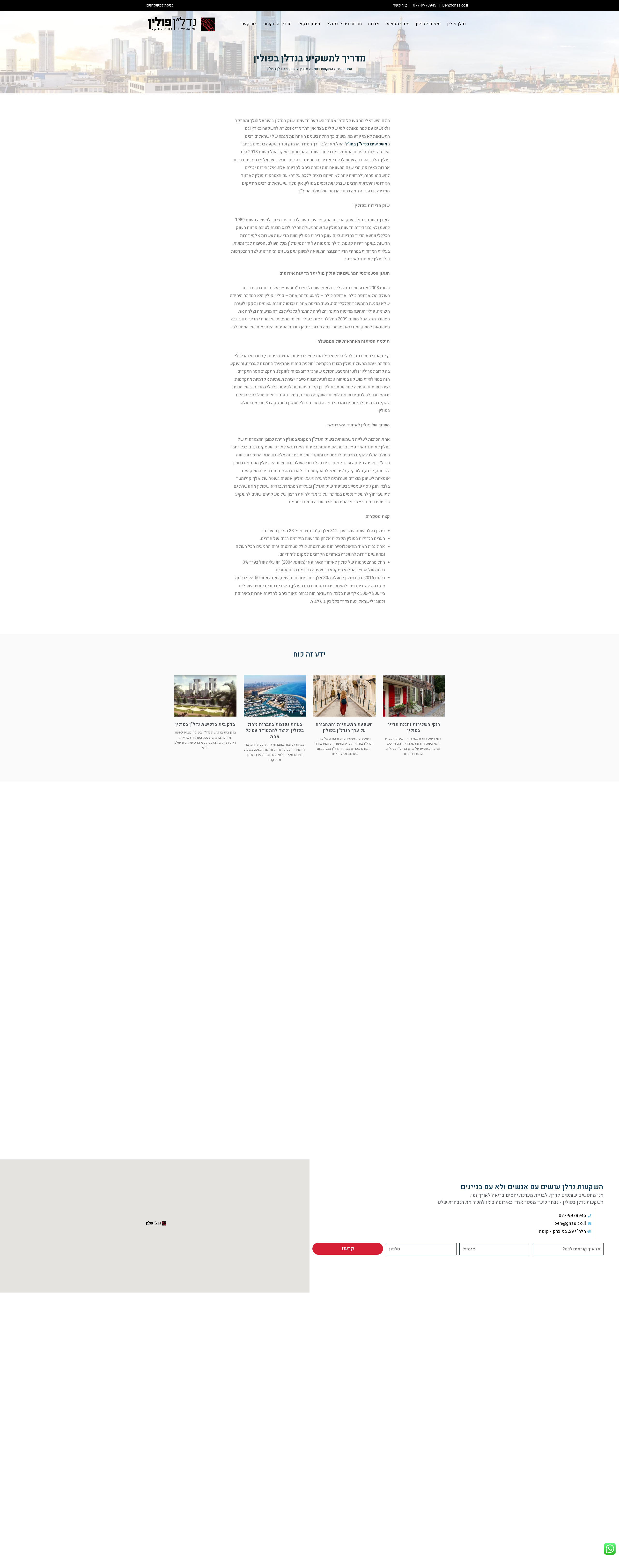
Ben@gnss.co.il (455, 5)
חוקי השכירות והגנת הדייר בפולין (413, 727)
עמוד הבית (344, 69)
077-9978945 (424, 5)
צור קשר (400, 5)
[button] (155, 1223)
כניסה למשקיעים (160, 5)
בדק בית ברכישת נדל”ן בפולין (205, 724)
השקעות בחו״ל (322, 69)
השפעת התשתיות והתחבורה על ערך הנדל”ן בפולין (344, 727)
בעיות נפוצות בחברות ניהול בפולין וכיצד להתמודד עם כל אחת (275, 730)
